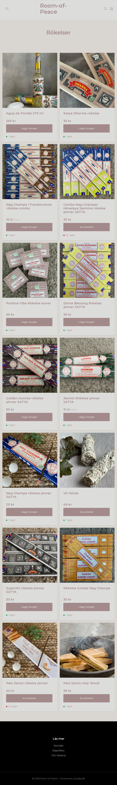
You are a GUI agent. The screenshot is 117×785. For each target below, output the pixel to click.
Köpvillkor (58, 750)
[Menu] (7, 9)
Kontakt (59, 745)
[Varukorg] (111, 9)
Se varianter (86, 227)
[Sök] (105, 9)
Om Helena (58, 755)
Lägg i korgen (29, 128)
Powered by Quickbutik (72, 778)
